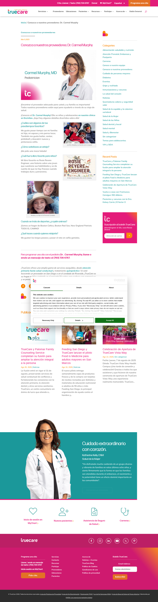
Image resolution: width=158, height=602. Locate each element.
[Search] (146, 11)
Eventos (106, 81)
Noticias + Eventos (89, 560)
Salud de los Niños (111, 120)
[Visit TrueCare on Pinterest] (134, 541)
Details (77, 320)
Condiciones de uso (90, 570)
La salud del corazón (112, 94)
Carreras (107, 61)
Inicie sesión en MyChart (32, 569)
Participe (108, 11)
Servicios (42, 11)
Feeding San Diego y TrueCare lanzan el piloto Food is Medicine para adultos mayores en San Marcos (120, 177)
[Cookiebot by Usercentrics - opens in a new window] (115, 280)
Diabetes (107, 77)
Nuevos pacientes (63, 520)
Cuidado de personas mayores (116, 73)
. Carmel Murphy (71, 254)
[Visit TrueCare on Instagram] (100, 541)
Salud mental (109, 128)
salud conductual (44, 270)
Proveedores (58, 11)
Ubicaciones (71, 11)
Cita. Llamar (63, 3)
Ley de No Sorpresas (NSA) (102, 594)
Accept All (110, 320)
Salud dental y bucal (112, 124)
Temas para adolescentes (114, 140)
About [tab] (111, 287)
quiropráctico (72, 270)
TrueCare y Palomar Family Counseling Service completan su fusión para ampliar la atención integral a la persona (37, 356)
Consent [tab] (47, 287)
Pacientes (83, 11)
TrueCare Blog (88, 563)
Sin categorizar (109, 136)
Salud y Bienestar (111, 132)
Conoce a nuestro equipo (114, 65)
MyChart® (107, 3)
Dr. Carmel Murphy (41, 115)
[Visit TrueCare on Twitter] (125, 541)
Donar (94, 3)
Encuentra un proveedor (97, 487)
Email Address (124, 564)
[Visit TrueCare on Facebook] (91, 541)
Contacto (55, 560)
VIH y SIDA (108, 144)
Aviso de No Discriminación (70, 594)
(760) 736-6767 (82, 3)
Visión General (135, 11)
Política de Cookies (89, 566)
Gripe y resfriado (110, 85)
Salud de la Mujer (110, 116)
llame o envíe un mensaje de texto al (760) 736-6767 (56, 256)
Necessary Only (48, 320)
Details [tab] (79, 287)
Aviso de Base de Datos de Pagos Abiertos (125, 594)
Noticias (106, 98)
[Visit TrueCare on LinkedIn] (108, 541)
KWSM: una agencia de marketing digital (79, 597)
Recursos (96, 11)
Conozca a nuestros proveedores (38, 32)
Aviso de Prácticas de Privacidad (50, 594)
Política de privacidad (91, 573)
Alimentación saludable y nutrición (118, 50)
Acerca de (120, 11)
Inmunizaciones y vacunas (115, 89)
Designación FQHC (87, 594)
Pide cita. (33, 575)
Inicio (23, 22)
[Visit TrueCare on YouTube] (117, 541)
